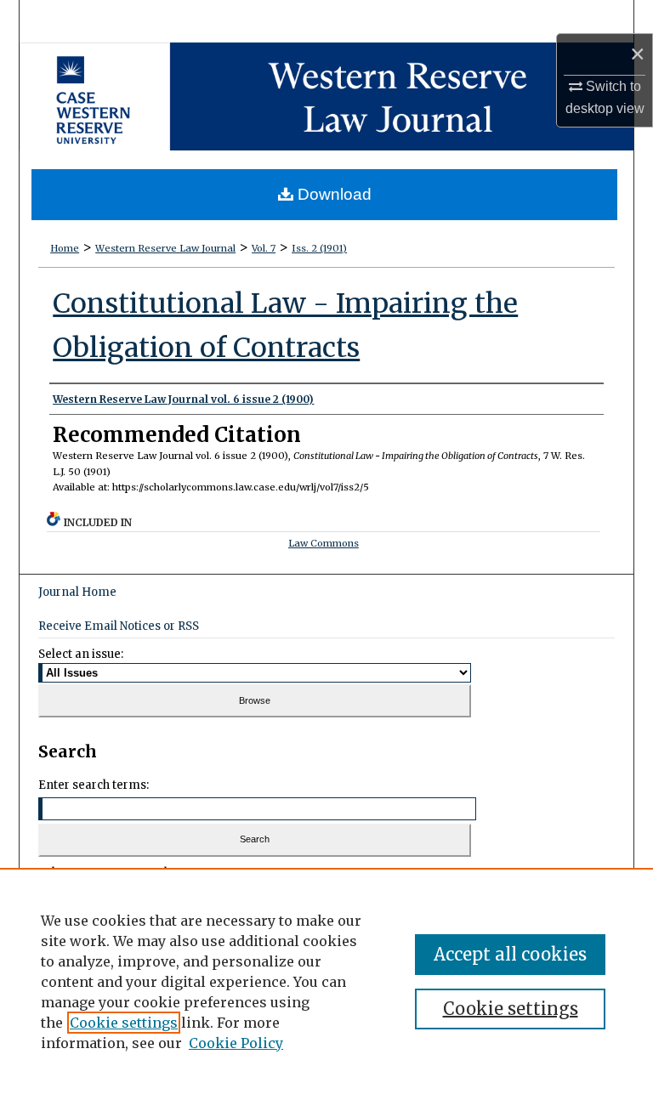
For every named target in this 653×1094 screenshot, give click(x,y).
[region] (326, 981)
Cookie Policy (236, 1042)
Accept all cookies (510, 954)
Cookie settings (124, 1022)
